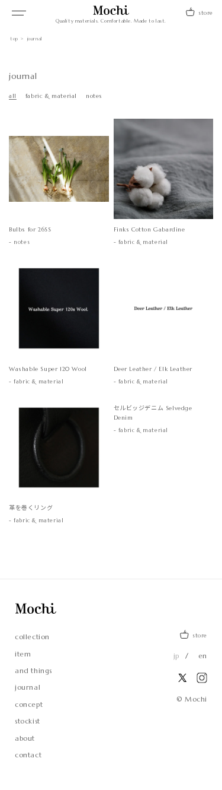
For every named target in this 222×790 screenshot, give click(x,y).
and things (33, 671)
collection (32, 637)
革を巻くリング (31, 508)
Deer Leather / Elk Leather (153, 369)
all (13, 96)
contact (28, 755)
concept (29, 704)
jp (176, 656)
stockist (27, 721)
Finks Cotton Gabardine (149, 229)
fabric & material (51, 96)
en (202, 656)
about (25, 738)
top (14, 39)
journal (27, 687)
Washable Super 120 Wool (48, 369)
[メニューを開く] (19, 13)
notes (94, 96)
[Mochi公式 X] (182, 677)
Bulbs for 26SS (36, 229)
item (23, 654)
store (205, 13)
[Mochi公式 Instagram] (202, 677)
